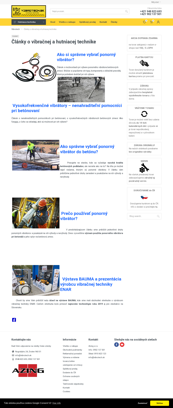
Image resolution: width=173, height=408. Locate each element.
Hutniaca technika (27, 22)
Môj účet (155, 2)
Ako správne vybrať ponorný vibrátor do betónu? (87, 149)
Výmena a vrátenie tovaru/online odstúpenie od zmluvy (72, 361)
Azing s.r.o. (93, 346)
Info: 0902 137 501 (97, 350)
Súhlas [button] (160, 403)
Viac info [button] (56, 403)
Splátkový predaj (70, 369)
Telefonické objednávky (73, 384)
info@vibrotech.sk (97, 357)
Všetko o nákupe (70, 346)
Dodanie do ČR (69, 372)
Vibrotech (15, 29)
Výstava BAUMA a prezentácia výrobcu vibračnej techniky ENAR (90, 284)
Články (15, 36)
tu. (156, 207)
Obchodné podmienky (72, 350)
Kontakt (66, 387)
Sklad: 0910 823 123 (97, 353)
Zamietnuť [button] (142, 403)
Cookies (66, 391)
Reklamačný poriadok (72, 353)
